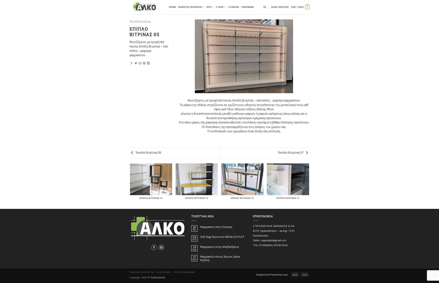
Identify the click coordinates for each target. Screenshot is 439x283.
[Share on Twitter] (135, 63)
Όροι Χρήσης (163, 272)
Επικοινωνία (247, 7)
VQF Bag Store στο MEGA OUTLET (222, 237)
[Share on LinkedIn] (148, 63)
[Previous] (180, 56)
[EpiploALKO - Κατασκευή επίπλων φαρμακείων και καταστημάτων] (146, 7)
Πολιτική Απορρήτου (141, 272)
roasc (285, 274)
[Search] (265, 7)
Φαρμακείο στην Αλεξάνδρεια (219, 247)
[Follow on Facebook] (154, 247)
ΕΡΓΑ (208, 7)
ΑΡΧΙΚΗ (172, 7)
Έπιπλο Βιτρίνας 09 (148, 152)
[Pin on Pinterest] (144, 63)
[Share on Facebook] (131, 63)
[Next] (307, 56)
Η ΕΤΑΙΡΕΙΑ (233, 7)
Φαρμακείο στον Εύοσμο (216, 227)
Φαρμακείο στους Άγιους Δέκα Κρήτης (220, 258)
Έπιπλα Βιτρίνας (140, 21)
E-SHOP (220, 7)
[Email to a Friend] (140, 63)
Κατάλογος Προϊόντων (190, 7)
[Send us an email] (161, 247)
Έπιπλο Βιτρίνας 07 (291, 152)
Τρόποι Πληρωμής (184, 272)
